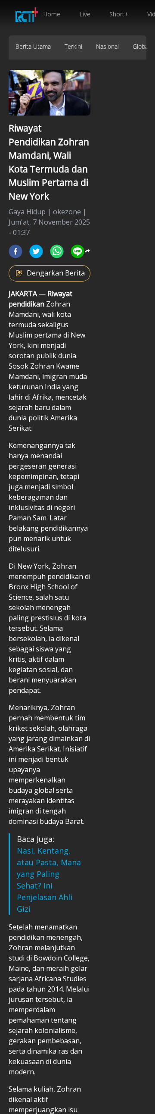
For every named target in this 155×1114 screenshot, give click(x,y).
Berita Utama (33, 46)
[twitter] (36, 251)
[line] (77, 251)
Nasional (107, 46)
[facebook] (15, 251)
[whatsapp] (57, 251)
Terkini (73, 46)
